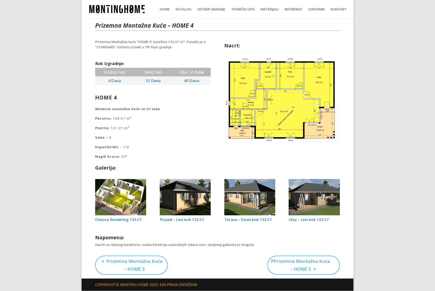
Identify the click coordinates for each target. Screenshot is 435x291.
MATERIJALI (270, 9)
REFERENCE (293, 9)
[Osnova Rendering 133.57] (120, 214)
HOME (165, 9)
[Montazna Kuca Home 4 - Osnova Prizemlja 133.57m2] (282, 142)
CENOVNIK (316, 9)
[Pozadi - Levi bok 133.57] (185, 214)
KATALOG (183, 9)
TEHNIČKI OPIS (243, 9)
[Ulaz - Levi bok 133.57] (314, 214)
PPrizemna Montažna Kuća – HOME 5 (300, 265)
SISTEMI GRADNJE (211, 9)
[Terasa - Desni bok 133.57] (249, 214)
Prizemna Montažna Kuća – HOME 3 (134, 265)
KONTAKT (339, 9)
